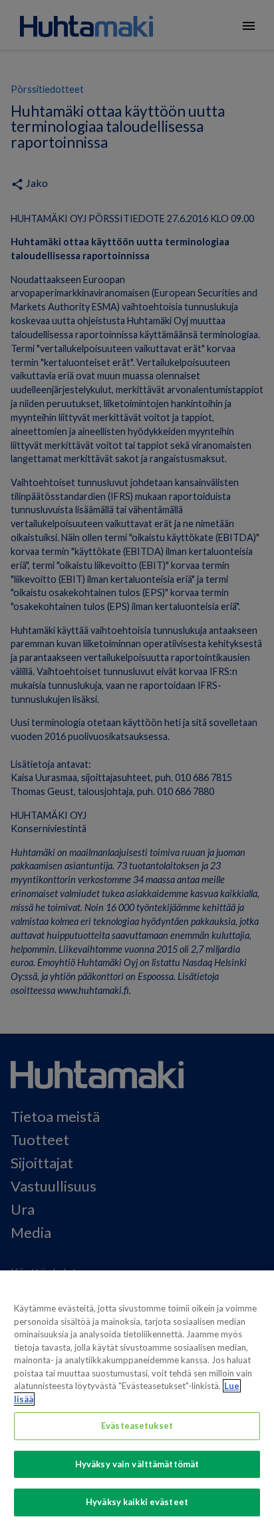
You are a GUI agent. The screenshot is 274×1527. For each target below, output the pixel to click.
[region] (137, 1398)
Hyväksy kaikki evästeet (137, 1501)
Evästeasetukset (137, 1425)
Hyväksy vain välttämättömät (137, 1464)
